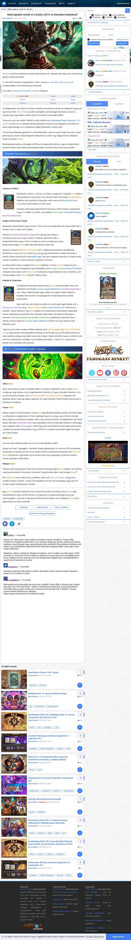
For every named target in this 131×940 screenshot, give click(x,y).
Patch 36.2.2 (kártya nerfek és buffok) (109, 65)
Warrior (73, 103)
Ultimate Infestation (20, 235)
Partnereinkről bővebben (96, 522)
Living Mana (22, 204)
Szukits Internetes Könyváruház (98, 508)
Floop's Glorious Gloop (53, 395)
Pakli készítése (42, 507)
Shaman (23, 103)
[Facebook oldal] (108, 373)
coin (68, 875)
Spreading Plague (59, 120)
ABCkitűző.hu (57, 899)
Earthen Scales (66, 200)
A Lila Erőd (99, 75)
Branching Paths (72, 289)
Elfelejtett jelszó (122, 39)
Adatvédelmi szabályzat (94, 928)
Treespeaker (27, 426)
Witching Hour (55, 307)
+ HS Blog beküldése (95, 92)
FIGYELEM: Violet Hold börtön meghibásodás (111, 86)
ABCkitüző (91, 512)
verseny (46, 791)
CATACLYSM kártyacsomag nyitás (99, 491)
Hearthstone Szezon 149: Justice (43, 672)
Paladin (22, 100)
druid (6, 519)
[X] (12, 523)
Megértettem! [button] (118, 937)
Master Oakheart (35, 307)
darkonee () (104, 60)
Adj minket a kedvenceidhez (97, 379)
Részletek (117, 328)
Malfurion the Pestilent (28, 250)
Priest (53, 100)
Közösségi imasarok (95, 391)
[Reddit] (18, 523)
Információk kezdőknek (95, 412)
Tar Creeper (58, 212)
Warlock (53, 103)
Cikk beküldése (91, 892)
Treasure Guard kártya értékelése (99, 400)
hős (68, 749)
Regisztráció (122, 43)
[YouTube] (100, 373)
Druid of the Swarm (74, 268)
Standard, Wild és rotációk (62, 82)
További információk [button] (95, 937)
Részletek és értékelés (95, 312)
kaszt (32, 812)
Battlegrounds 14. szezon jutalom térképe (47, 693)
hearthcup (34, 791)
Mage (73, 96)
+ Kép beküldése (93, 471)
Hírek (3, 9)
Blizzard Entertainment (61, 911)
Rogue (73, 100)
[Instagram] (116, 373)
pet (56, 728)
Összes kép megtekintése (96, 432)
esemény (47, 728)
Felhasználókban (118, 15)
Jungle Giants (75, 197)
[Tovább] (79, 685)
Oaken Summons (41, 317)
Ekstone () (102, 213)
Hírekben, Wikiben (101, 15)
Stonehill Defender (73, 212)
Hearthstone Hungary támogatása (42, 513)
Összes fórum (92, 496)
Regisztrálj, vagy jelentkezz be (98, 396)
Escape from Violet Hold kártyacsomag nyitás (103, 482)
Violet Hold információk (96, 416)
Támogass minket (92, 903)
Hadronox (30, 272)
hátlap (43, 685)
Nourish (15, 124)
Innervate (71, 120)
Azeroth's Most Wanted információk (44, 799)
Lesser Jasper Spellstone (48, 289)
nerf (50, 833)
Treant (54, 426)
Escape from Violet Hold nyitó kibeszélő (101, 487)
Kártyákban (97, 17)
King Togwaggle (53, 329)
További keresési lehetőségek (98, 22)
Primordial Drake (14, 216)
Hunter (53, 96)
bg (31, 706)
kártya (60, 749)
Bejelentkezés (123, 3)
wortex (56, 791)
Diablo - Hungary (93, 517)
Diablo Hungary (58, 904)
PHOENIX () (102, 82)
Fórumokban (121, 17)
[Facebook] (5, 523)
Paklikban (109, 17)
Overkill (108, 438)
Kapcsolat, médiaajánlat (94, 913)
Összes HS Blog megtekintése (98, 56)
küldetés (39, 706)
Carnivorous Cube (10, 307)
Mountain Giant (25, 423)
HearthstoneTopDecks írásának (25, 91)
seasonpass (52, 706)
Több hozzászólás (94, 261)
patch (32, 728)
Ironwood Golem (21, 317)
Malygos (10, 477)
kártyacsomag (47, 749)
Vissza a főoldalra (61, 507)
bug (39, 770)
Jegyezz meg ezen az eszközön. (101, 39)
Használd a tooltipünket (94, 920)
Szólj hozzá (24, 507)
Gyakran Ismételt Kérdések (97, 421)
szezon (33, 685)
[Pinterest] (124, 373)
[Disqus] (42, 563)
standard (18, 519)
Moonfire (20, 112)
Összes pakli (92, 150)
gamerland (68, 791)
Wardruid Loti (35, 395)
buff (57, 833)
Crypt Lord (56, 268)
